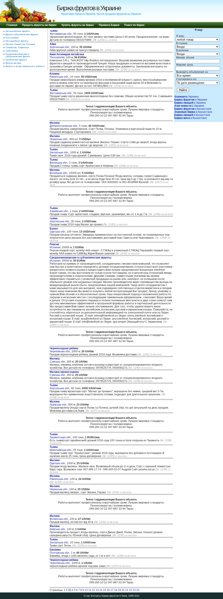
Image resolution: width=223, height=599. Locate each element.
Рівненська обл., (60, 75)
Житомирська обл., (61, 32)
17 (111, 590)
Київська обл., (58, 528)
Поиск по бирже (134, 25)
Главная (12, 25)
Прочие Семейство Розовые (20, 44)
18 (115, 590)
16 (108, 590)
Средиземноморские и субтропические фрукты (17, 55)
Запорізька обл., (60, 151)
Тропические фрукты (16, 59)
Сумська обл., (58, 360)
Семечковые (11, 51)
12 (93, 590)
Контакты (96, 595)
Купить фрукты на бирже (78, 25)
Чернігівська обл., (64, 350)
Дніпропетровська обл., (64, 124)
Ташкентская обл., (61, 436)
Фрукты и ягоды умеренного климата (24, 66)
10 (86, 590)
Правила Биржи (109, 25)
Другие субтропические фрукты (21, 34)
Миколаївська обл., (61, 448)
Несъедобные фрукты (16, 41)
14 (100, 590)
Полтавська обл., (60, 551)
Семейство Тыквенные (17, 47)
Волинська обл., (60, 517)
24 (137, 590)
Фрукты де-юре (13, 63)
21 (126, 590)
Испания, (56, 246)
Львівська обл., (59, 403)
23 (134, 590)
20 (123, 590)
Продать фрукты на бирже (39, 25)
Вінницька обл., (59, 161)
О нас (87, 595)
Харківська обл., (60, 210)
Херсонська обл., (60, 46)
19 (119, 590)
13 (97, 590)
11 (89, 590)
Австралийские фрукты (17, 31)
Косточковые (12, 37)
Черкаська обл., (59, 138)
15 (104, 590)
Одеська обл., (58, 230)
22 (130, 590)
